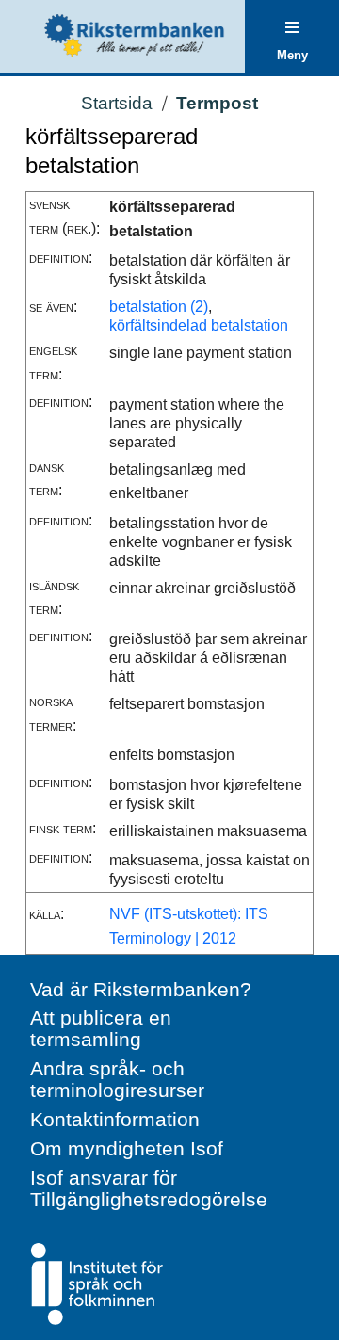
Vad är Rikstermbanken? (140, 989)
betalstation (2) (158, 307)
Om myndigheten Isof (126, 1148)
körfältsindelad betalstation (198, 325)
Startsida (117, 103)
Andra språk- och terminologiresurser (117, 1079)
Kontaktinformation (115, 1119)
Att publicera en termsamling (100, 1028)
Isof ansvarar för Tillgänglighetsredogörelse (148, 1188)
